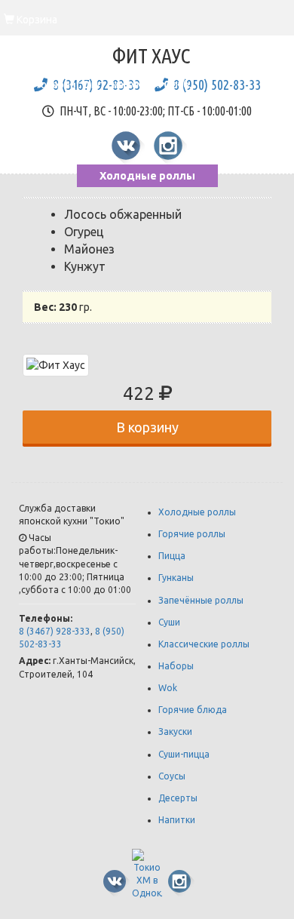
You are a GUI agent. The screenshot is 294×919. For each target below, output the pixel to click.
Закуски (175, 731)
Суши (169, 622)
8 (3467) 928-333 (54, 631)
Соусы (171, 776)
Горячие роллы (191, 534)
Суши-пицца (184, 754)
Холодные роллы (147, 176)
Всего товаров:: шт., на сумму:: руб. (97, 73)
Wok (167, 688)
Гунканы (176, 577)
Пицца (171, 556)
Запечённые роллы (200, 600)
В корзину (147, 427)
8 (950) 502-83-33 (217, 84)
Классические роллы (204, 644)
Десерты (178, 798)
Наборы (176, 666)
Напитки (176, 820)
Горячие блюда (192, 710)
